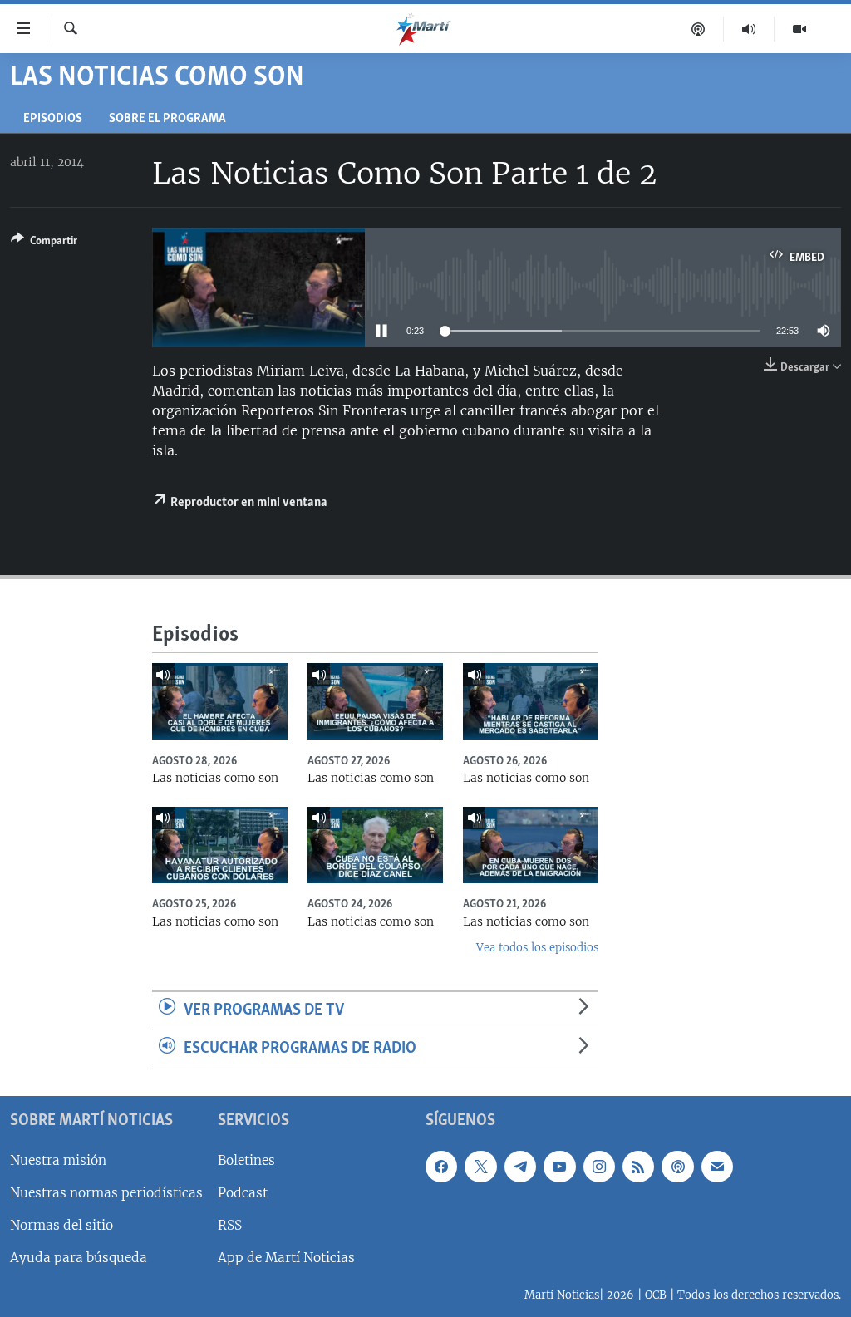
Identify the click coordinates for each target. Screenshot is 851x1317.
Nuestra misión (58, 1160)
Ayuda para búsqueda (78, 1257)
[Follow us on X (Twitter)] (480, 1166)
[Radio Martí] (749, 29)
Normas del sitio (61, 1225)
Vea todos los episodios (537, 948)
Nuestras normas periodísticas (106, 1193)
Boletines (246, 1160)
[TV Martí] (799, 29)
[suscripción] (717, 1166)
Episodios (52, 119)
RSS (230, 1225)
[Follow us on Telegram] (520, 1166)
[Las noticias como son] (220, 701)
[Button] (44, 243)
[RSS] (638, 1166)
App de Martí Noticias (286, 1257)
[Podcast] (698, 29)
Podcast (243, 1193)
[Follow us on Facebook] (441, 1166)
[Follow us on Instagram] (599, 1166)
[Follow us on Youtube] (559, 1166)
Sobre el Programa (167, 119)
